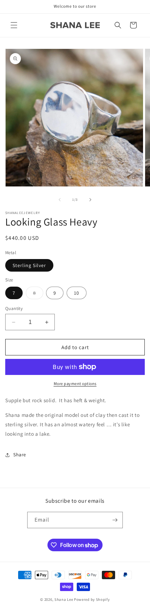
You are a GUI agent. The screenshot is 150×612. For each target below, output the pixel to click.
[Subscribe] (114, 520)
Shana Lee (63, 599)
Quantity (14, 308)
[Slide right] (90, 199)
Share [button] (19, 454)
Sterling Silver (29, 265)
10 (76, 293)
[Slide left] (59, 199)
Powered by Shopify (92, 599)
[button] (14, 25)
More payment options (75, 383)
